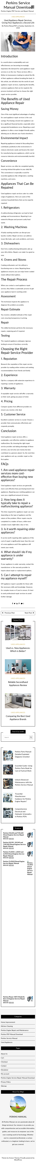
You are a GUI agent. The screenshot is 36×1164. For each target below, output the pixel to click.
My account (5, 1074)
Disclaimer (4, 1070)
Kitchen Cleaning (7, 1026)
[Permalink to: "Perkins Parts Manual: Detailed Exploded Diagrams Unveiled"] (8, 755)
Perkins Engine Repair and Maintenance (14, 1030)
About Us (4, 1054)
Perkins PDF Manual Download (12, 1034)
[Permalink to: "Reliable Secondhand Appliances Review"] (18, 666)
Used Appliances (18, 17)
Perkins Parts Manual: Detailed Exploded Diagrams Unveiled (23, 754)
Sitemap (4, 1086)
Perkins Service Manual (9, 1038)
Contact (3, 1066)
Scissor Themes (14, 1158)
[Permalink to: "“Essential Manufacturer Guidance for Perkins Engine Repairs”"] (8, 797)
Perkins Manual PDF (10, 26)
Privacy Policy (6, 1082)
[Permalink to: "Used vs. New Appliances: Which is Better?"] (18, 632)
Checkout (4, 1062)
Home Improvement (8, 1022)
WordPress (18, 1160)
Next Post (28, 613)
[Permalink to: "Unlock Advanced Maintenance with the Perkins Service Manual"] (8, 783)
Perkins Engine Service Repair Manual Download (18, 1078)
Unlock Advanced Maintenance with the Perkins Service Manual (24, 782)
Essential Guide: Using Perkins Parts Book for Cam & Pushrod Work (23, 768)
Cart (2, 1058)
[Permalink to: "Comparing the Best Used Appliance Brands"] (18, 700)
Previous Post (9, 613)
